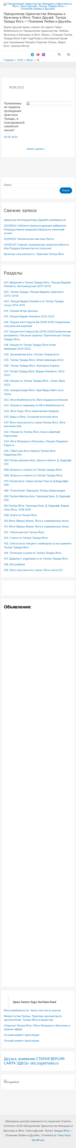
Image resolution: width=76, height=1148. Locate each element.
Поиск (7, 184)
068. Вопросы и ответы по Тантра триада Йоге (33, 469)
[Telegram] (32, 54)
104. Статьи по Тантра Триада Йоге (26, 537)
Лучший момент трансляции (21, 1034)
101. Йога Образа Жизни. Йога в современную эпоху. (37, 526)
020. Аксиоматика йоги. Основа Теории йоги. (32, 354)
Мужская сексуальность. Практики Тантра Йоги (34, 254)
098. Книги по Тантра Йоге (20, 515)
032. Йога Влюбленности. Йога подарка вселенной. (36, 399)
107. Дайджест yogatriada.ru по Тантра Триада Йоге (36, 558)
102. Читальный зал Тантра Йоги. (24, 532)
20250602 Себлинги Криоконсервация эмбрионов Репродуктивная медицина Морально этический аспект (35, 229)
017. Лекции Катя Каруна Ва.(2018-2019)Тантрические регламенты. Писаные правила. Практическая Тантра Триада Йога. (37, 335)
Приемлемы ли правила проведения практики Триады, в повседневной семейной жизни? (14, 116)
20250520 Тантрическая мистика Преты (29, 238)
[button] (59, 54)
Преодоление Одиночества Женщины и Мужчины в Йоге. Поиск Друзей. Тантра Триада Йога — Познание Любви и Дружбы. (38, 17)
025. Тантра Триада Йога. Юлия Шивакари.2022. (34, 359)
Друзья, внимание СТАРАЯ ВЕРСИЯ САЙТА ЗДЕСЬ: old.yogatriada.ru (34, 1061)
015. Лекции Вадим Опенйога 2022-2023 (29, 316)
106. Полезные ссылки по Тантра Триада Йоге (32, 552)
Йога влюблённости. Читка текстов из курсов (32, 1010)
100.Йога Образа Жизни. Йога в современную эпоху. (37, 520)
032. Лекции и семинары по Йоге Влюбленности (34, 405)
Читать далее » (35, 149)
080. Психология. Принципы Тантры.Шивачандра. (35, 490)
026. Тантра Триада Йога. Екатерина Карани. (32, 365)
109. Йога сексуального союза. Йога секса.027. (33, 570)
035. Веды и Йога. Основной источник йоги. (31, 416)
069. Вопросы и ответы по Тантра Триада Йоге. (33, 475)
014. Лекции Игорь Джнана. (21, 310)
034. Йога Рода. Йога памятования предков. (31, 411)
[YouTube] (38, 54)
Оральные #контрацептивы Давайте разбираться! (35, 219)
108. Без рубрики (14, 564)
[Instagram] (43, 54)
